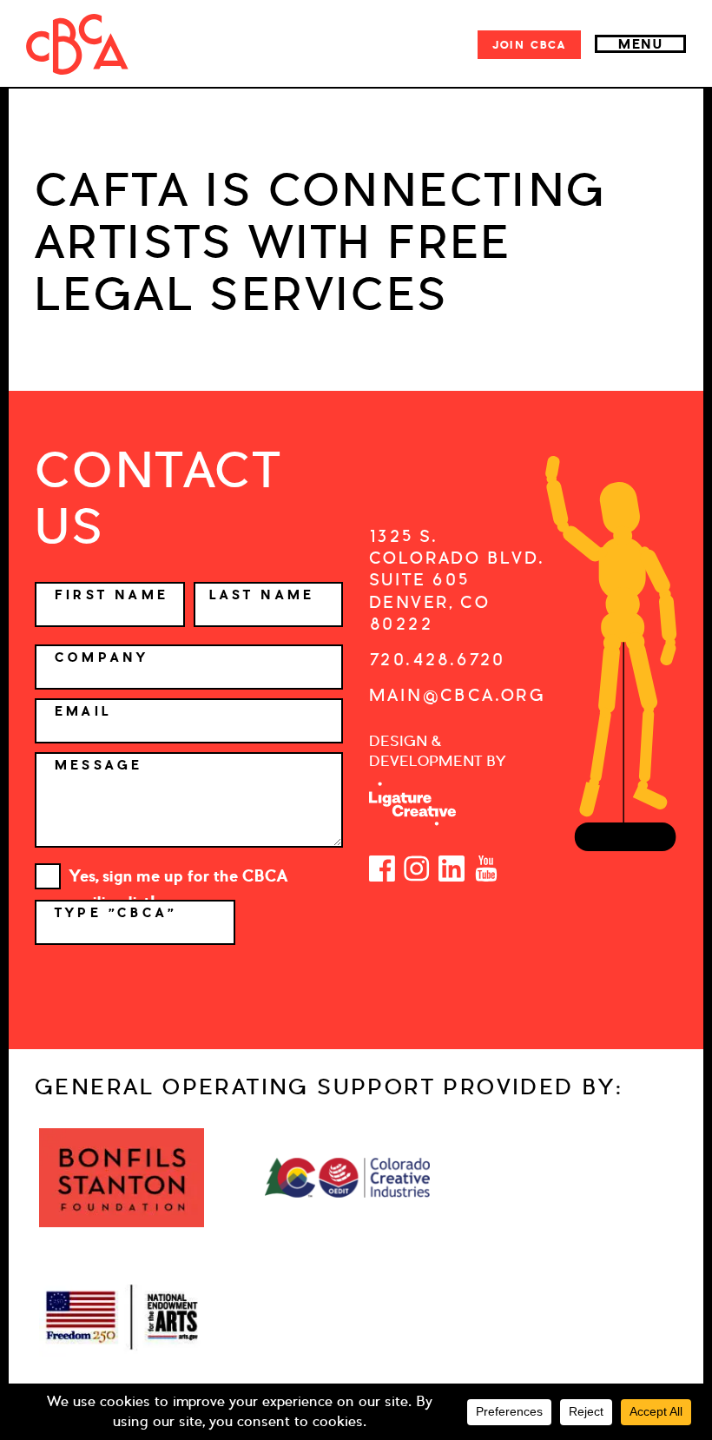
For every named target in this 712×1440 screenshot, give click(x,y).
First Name (111, 595)
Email (83, 711)
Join (529, 44)
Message (98, 765)
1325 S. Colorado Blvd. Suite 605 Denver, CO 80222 (457, 580)
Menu (640, 44)
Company (101, 657)
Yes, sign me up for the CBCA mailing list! (178, 877)
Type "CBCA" (119, 913)
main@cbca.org (457, 695)
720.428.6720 (437, 660)
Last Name (262, 595)
